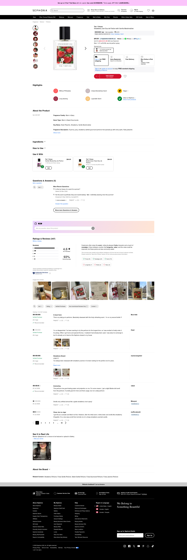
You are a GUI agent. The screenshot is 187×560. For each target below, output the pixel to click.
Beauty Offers (57, 526)
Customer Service (79, 505)
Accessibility (78, 534)
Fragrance (80, 17)
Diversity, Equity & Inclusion (40, 529)
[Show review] (42, 291)
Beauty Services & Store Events (62, 521)
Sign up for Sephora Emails (126, 531)
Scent (121, 34)
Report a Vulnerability (38, 537)
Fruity (112, 34)
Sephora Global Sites (38, 526)
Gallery (56, 511)
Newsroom (35, 508)
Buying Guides (79, 521)
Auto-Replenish (58, 524)
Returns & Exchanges (80, 508)
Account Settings (58, 519)
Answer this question (61, 204)
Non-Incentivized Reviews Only (77, 306)
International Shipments (81, 519)
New (34, 17)
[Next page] (65, 423)
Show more (56, 133)
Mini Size (107, 17)
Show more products (129, 99)
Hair (88, 17)
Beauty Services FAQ (80, 524)
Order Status (57, 513)
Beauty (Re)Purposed (38, 534)
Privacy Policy (36, 547)
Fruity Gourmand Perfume (94, 477)
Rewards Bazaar (58, 529)
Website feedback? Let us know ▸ (93, 484)
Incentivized (134, 404)
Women (42, 22)
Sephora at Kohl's (79, 526)
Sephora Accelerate (38, 532)
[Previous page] (33, 423)
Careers (35, 511)
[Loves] (148, 10)
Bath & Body (97, 17)
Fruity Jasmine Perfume (110, 477)
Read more (56, 365)
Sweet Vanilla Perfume (79, 477)
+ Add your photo (38, 439)
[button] (122, 38)
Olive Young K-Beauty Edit (47, 17)
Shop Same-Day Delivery (60, 537)
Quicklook (39, 168)
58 (62, 423)
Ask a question (109, 32)
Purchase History (58, 516)
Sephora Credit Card (59, 508)
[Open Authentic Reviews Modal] (50, 273)
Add (48, 168)
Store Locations (79, 529)
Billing (76, 516)
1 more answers (60, 200)
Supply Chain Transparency (40, 516)
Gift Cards (139, 17)
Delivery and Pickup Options (82, 511)
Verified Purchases (60, 306)
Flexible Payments (80, 532)
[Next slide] (85, 48)
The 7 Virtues (98, 27)
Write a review (37, 241)
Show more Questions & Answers (66, 210)
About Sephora (37, 505)
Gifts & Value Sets (126, 17)
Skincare (70, 17)
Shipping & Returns (101, 70)
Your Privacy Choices (69, 547)
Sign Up (149, 535)
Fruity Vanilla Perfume (64, 477)
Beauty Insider (57, 505)
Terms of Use (45, 547)
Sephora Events (37, 521)
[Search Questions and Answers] (34, 187)
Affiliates (35, 519)
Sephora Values (37, 513)
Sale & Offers (150, 17)
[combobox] (67, 10)
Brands (115, 17)
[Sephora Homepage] (40, 10)
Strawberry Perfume (50, 477)
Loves (55, 532)
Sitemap (60, 547)
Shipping (77, 513)
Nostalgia (117, 34)
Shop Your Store (58, 534)
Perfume (48, 22)
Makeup (61, 17)
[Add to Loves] (125, 76)
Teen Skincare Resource (81, 537)
